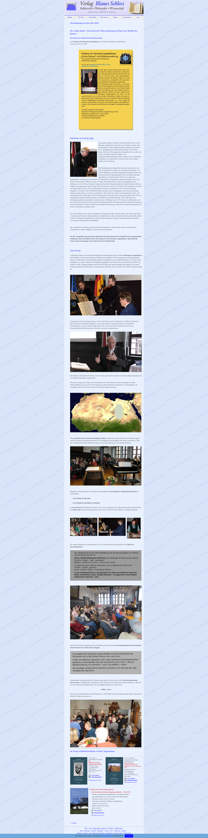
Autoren (107, 831)
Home (81, 831)
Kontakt (115, 17)
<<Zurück (73, 823)
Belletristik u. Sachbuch (90, 831)
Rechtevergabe (127, 833)
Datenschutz (117, 831)
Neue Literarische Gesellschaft (97, 833)
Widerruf (123, 831)
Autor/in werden (118, 833)
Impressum (80, 833)
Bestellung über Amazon (94, 780)
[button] (79, 771)
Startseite (69, 17)
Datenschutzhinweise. (106, 835)
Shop (138, 17)
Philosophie (100, 831)
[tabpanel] (106, 388)
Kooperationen (109, 833)
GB (112, 831)
